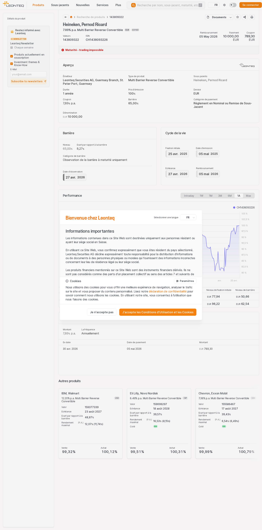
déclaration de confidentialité (168, 291)
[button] (185, 281)
